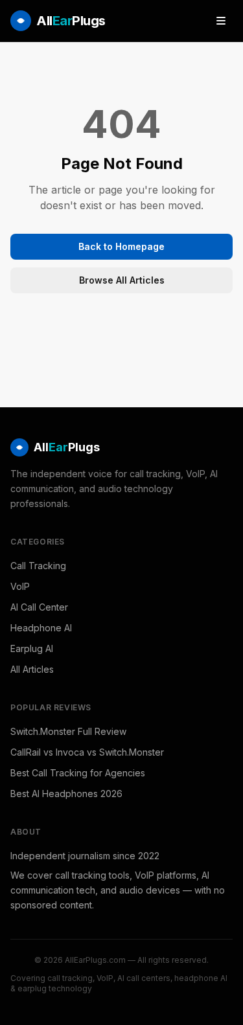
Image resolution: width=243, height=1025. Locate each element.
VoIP (20, 586)
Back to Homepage (121, 246)
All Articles (32, 669)
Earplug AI (31, 648)
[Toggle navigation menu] (221, 20)
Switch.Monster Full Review (68, 731)
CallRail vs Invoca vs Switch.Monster (87, 752)
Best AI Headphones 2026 (66, 793)
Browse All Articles (122, 280)
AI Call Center (39, 607)
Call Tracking (38, 565)
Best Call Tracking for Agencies (77, 772)
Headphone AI (41, 627)
